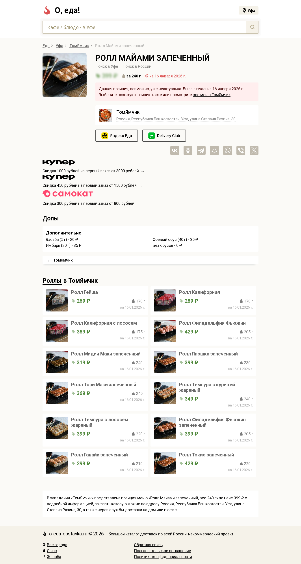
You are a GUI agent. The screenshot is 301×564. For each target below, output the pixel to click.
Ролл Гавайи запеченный (99, 455)
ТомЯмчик (127, 112)
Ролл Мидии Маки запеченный (106, 354)
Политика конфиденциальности (163, 556)
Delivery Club (168, 135)
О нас (52, 550)
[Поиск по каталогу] (252, 27)
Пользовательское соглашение (162, 550)
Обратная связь (148, 544)
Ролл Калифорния (199, 292)
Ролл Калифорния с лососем (104, 323)
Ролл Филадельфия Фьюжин (212, 323)
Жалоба (54, 556)
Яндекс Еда (121, 135)
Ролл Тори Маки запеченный (103, 384)
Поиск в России (137, 66)
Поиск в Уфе (106, 66)
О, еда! (67, 10)
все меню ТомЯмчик (211, 94)
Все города (57, 544)
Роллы (52, 280)
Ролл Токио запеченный (206, 455)
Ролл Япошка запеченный (208, 354)
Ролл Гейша (84, 292)
